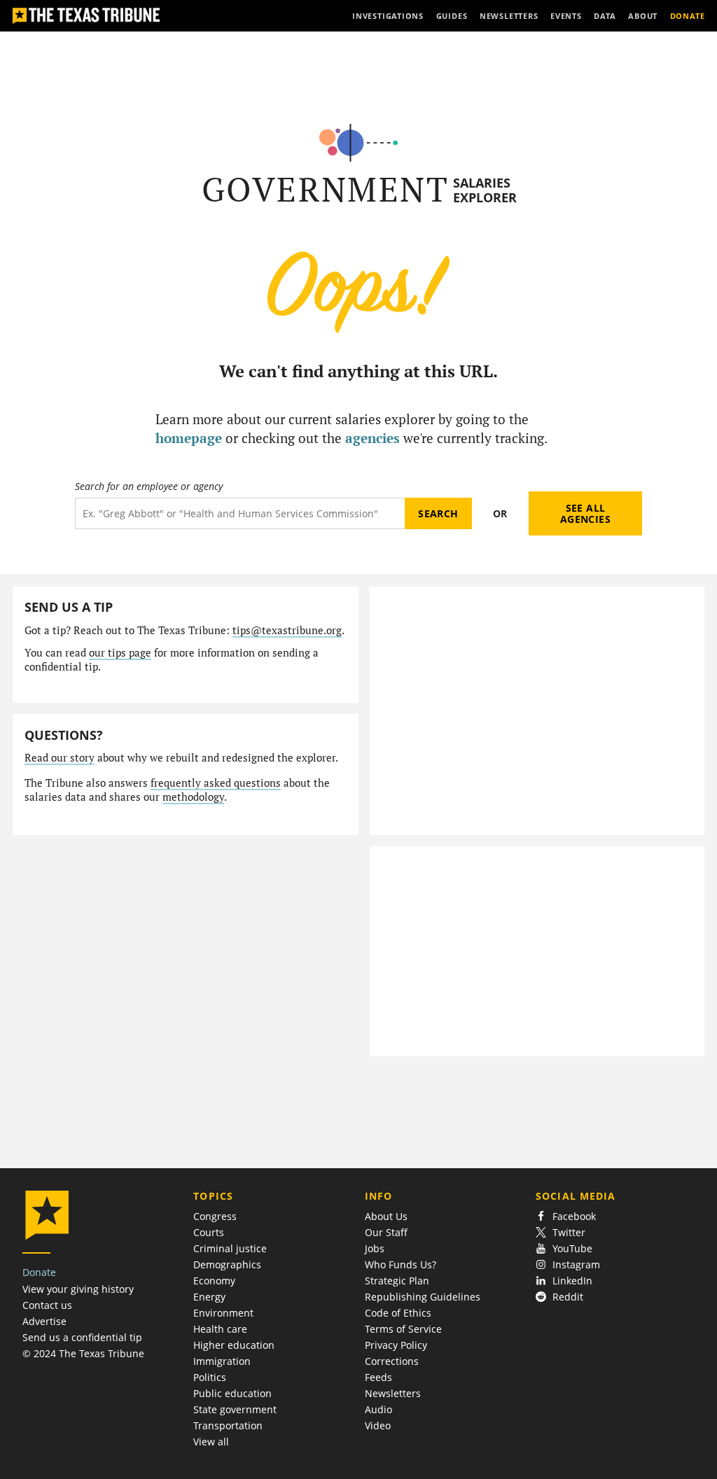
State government (235, 1409)
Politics (209, 1377)
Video (378, 1425)
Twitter (568, 1232)
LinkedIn (572, 1280)
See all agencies (585, 513)
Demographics (227, 1264)
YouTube (572, 1248)
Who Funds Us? (400, 1264)
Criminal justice (230, 1248)
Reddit (567, 1296)
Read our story (60, 757)
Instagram (576, 1264)
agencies (372, 438)
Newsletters (393, 1393)
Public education (232, 1393)
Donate (39, 1272)
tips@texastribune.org (287, 630)
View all (211, 1441)
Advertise (44, 1321)
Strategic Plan (397, 1280)
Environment (223, 1312)
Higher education (233, 1345)
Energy (209, 1296)
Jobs (374, 1248)
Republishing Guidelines (422, 1296)
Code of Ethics (398, 1312)
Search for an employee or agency (149, 486)
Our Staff (386, 1232)
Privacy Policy (396, 1345)
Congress (215, 1216)
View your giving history (78, 1289)
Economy (214, 1280)
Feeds (378, 1377)
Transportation (228, 1425)
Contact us (47, 1305)
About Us (386, 1216)
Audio (378, 1409)
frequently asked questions (216, 783)
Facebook (574, 1216)
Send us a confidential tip (82, 1337)
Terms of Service (403, 1329)
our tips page (120, 652)
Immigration (222, 1361)
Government (325, 189)
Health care (220, 1329)
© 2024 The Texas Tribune (83, 1353)
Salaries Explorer (485, 190)
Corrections (392, 1361)
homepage (188, 438)
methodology (193, 797)
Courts (208, 1232)
